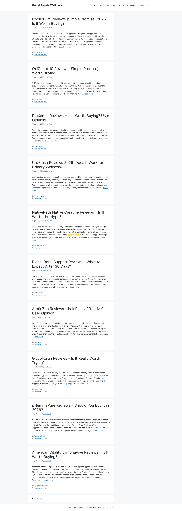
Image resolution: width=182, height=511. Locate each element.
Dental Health (39, 146)
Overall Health (39, 245)
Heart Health (38, 52)
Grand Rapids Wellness (47, 5)
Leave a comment (40, 55)
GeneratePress (107, 508)
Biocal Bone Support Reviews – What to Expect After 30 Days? (66, 264)
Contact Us (144, 5)
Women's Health (40, 436)
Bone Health (38, 292)
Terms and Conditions (127, 5)
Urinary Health (39, 196)
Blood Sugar (38, 389)
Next (40, 499)
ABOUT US (111, 5)
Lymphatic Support (41, 486)
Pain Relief (38, 342)
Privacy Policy (97, 5)
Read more (67, 47)
